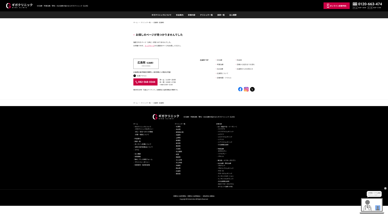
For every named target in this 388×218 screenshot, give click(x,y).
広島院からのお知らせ (245, 69)
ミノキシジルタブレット (226, 179)
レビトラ (221, 134)
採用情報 (138, 156)
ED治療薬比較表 (223, 145)
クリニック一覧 (146, 22)
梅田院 (178, 157)
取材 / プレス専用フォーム (143, 159)
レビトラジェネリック (225, 137)
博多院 (178, 174)
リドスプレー (222, 154)
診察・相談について (142, 134)
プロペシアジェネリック (226, 168)
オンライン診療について (143, 144)
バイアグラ (221, 129)
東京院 (178, 143)
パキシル (221, 156)
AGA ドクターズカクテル (226, 184)
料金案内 (138, 138)
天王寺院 (179, 162)
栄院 (177, 154)
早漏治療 (220, 64)
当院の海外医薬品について (144, 147)
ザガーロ (221, 171)
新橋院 (178, 140)
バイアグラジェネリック (226, 131)
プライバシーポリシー (142, 162)
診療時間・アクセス (224, 78)
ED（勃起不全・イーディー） (227, 127)
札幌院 (178, 126)
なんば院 (179, 160)
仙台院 (178, 129)
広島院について (222, 73)
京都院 (178, 165)
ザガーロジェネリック (225, 173)
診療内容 (219, 124)
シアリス (221, 139)
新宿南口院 (179, 132)
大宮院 (178, 149)
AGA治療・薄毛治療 (224, 163)
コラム (137, 150)
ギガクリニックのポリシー (144, 129)
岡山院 (178, 168)
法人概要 (138, 154)
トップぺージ (149, 45)
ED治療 (219, 60)
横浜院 (178, 146)
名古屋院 (179, 151)
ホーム (135, 22)
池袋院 (178, 135)
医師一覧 (138, 141)
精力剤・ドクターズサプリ (226, 160)
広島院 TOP (204, 60)
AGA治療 (220, 69)
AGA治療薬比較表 (223, 181)
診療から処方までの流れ (246, 64)
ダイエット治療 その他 (225, 187)
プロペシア (221, 166)
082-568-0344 (146, 81)
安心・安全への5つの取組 (144, 132)
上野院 (178, 138)
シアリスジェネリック (225, 142)
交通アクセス (142, 75)
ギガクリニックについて (143, 127)
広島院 (178, 171)
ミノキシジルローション (226, 176)
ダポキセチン (222, 151)
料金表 (239, 60)
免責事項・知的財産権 (142, 165)
